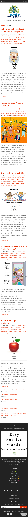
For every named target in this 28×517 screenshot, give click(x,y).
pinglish (9, 43)
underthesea (16, 43)
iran (15, 39)
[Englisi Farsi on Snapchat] (17, 490)
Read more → (4, 96)
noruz (20, 41)
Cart (26, 1)
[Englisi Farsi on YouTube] (23, 490)
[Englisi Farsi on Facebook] (7, 490)
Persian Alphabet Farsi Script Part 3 (9, 399)
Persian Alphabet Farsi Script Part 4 (9, 394)
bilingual (19, 34)
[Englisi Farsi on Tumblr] (20, 490)
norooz (15, 41)
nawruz (12, 113)
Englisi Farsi (13, 511)
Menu (4, 1)
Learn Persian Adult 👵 (14, 478)
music (7, 113)
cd (1, 110)
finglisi (22, 38)
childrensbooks (10, 36)
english (3, 38)
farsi (14, 38)
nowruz (24, 41)
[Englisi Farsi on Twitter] (4, 490)
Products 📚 (14, 473)
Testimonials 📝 (14, 482)
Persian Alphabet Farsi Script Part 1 (9, 408)
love (10, 181)
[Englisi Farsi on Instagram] (14, 490)
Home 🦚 (14, 471)
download (17, 36)
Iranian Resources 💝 (14, 480)
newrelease (4, 41)
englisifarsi (8, 38)
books (24, 34)
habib (6, 39)
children (3, 36)
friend (2, 39)
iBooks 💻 (14, 475)
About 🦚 (14, 484)
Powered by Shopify (21, 511)
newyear (10, 41)
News (3, 26)
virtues (21, 43)
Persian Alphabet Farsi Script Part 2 (9, 404)
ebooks (23, 36)
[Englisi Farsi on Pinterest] (11, 490)
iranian (19, 39)
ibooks (11, 39)
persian (4, 43)
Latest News (14, 426)
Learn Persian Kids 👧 (14, 476)
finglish (18, 38)
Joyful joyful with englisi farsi (13, 173)
